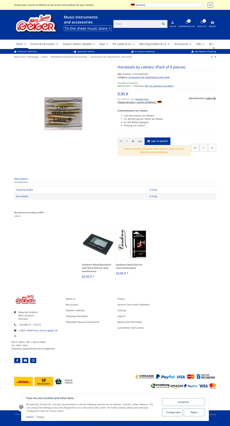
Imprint (29, 416)
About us (70, 298)
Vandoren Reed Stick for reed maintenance (129, 266)
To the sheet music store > (87, 28)
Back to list (19, 56)
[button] (185, 23)
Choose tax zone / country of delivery (137, 102)
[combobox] (166, 5)
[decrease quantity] (121, 141)
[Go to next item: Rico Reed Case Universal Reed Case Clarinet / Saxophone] (212, 57)
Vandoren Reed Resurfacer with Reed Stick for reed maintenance (96, 268)
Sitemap (122, 310)
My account (72, 304)
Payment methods (75, 310)
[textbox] (167, 5)
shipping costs (142, 99)
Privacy (40, 416)
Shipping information (77, 316)
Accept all (183, 402)
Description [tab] (21, 179)
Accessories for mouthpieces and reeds (149, 77)
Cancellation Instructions (131, 327)
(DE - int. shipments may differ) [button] (159, 86)
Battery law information (130, 321)
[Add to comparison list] (195, 148)
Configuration (173, 412)
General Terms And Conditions (134, 304)
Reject (194, 412)
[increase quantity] (133, 141)
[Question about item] (212, 148)
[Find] (163, 24)
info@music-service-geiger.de (42, 330)
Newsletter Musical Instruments (82, 321)
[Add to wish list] (203, 148)
